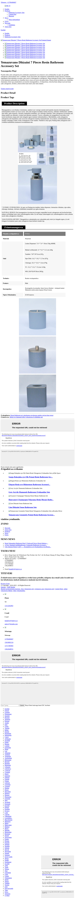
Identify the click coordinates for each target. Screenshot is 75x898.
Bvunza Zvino (5, 583)
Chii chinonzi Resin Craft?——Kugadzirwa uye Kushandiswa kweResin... (28, 547)
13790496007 (9, 639)
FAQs (6, 21)
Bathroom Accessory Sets (16, 12)
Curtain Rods (59, 589)
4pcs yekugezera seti (27, 589)
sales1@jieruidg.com (11, 624)
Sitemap (3, 587)
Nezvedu (7, 23)
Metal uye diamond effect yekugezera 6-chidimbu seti (26, 417)
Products (7, 11)
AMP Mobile (11, 587)
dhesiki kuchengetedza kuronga (10, 589)
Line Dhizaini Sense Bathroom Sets (23, 507)
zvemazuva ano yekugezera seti (44, 589)
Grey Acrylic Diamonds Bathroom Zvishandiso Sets (29, 492)
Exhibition (12, 25)
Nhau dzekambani (14, 19)
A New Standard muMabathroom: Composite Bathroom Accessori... (26, 545)
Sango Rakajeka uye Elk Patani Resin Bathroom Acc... (31, 477)
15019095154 (9, 642)
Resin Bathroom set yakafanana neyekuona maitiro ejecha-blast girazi (32, 415)
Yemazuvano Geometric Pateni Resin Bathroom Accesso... (32, 515)
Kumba (7, 9)
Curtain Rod (12, 14)
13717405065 (9, 646)
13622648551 (9, 649)
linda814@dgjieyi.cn (15, 569)
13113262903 (9, 606)
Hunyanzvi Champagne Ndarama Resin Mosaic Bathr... (31, 500)
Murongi (11, 16)
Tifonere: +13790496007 (8, 2)
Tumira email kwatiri (7, 89)
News (6, 18)
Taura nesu (8, 26)
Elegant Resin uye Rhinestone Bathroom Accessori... (29, 484)
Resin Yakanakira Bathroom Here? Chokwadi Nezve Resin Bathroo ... (26, 543)
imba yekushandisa (19, 590)
